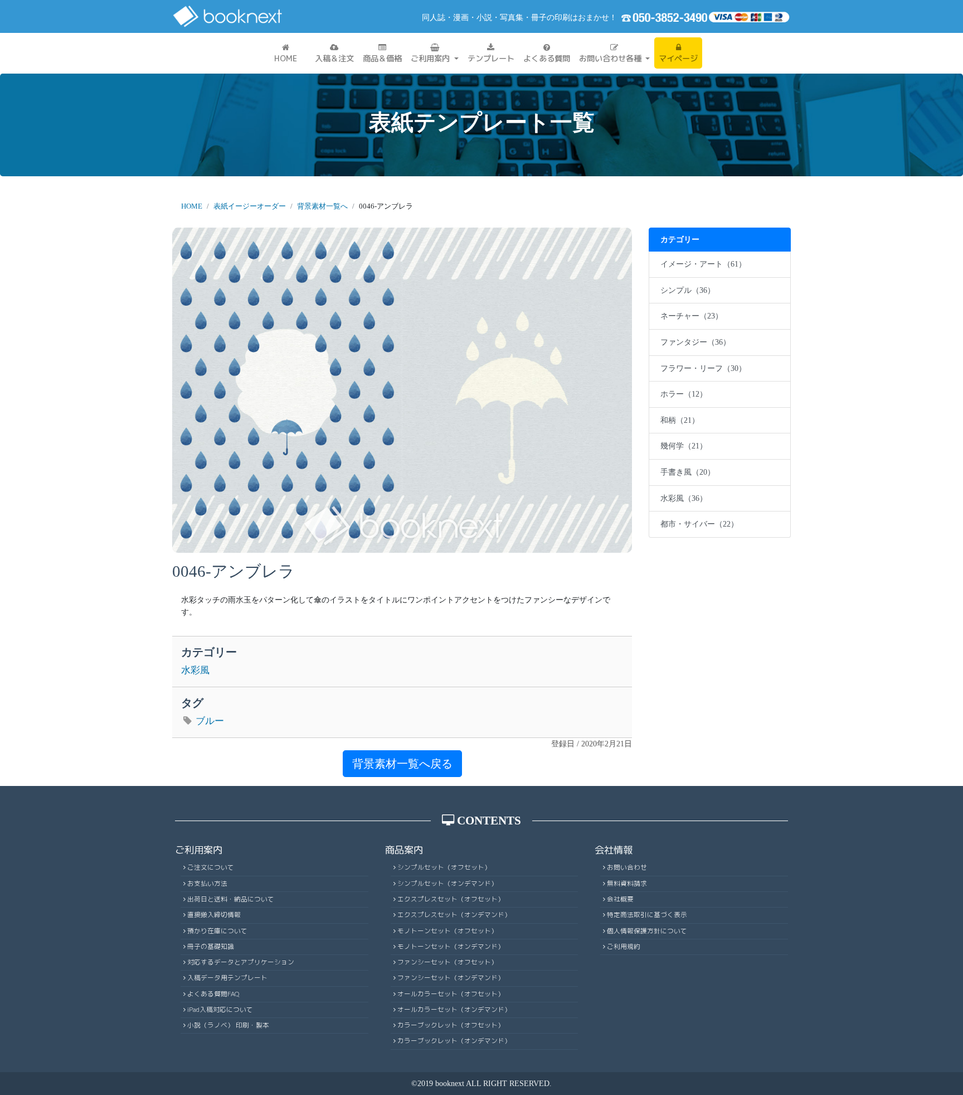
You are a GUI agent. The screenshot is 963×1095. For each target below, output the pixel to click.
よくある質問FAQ (213, 994)
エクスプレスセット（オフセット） (450, 899)
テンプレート (491, 58)
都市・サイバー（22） (699, 523)
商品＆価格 (382, 58)
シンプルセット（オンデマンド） (447, 883)
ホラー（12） (683, 393)
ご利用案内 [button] (431, 58)
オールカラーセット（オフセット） (450, 994)
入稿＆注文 (334, 58)
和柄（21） (679, 420)
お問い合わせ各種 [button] (611, 58)
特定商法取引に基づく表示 (647, 914)
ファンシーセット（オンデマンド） (450, 977)
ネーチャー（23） (691, 315)
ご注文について (210, 867)
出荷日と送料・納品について (230, 899)
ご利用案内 (198, 850)
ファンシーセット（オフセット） (447, 962)
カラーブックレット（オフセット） (450, 1025)
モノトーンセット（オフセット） (447, 931)
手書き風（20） (687, 471)
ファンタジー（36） (695, 341)
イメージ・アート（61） (703, 263)
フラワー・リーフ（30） (703, 368)
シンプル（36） (687, 290)
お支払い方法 (207, 883)
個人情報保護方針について (647, 931)
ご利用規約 (623, 946)
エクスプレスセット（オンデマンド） (454, 914)
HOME (285, 58)
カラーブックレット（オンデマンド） (454, 1040)
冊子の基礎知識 (210, 946)
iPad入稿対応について (220, 1009)
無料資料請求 (627, 883)
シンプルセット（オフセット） (444, 867)
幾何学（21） (683, 445)
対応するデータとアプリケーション (240, 962)
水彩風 (195, 670)
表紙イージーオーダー (249, 206)
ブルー (210, 721)
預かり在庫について (217, 931)
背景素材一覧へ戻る (402, 764)
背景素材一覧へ (322, 206)
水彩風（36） (683, 498)
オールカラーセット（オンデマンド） (454, 1009)
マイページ (678, 58)
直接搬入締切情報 (214, 914)
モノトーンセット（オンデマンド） (450, 946)
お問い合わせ (627, 867)
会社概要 (620, 899)
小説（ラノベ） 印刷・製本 (228, 1025)
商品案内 (404, 850)
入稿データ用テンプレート (227, 977)
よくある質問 (546, 58)
